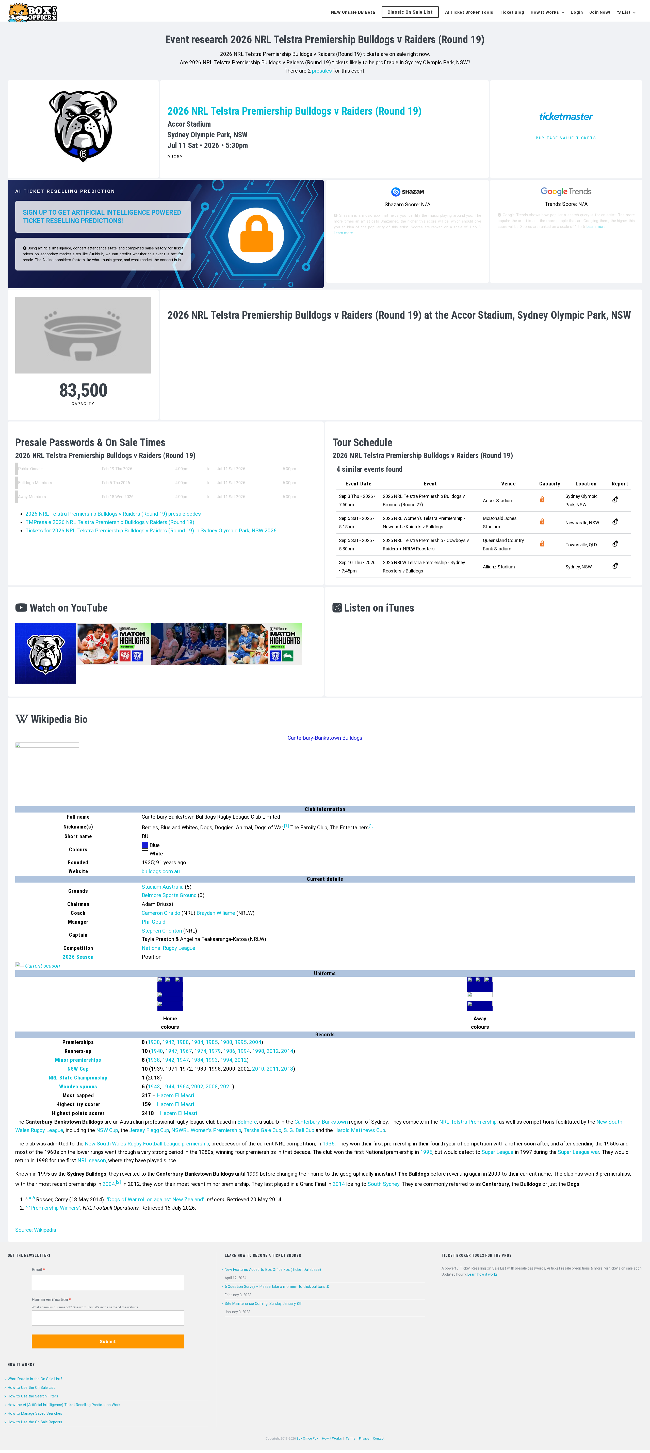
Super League (497, 1152)
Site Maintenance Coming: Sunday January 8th (263, 1303)
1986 (229, 1051)
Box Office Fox (307, 1438)
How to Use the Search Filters (33, 1396)
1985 (212, 1042)
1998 (258, 1051)
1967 (186, 1051)
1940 (157, 1051)
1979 (215, 1051)
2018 (287, 1069)
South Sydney (383, 1184)
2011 (273, 1069)
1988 (226, 1042)
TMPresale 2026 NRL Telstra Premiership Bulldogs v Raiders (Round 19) (109, 522)
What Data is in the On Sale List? (35, 1379)
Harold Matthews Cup (359, 1130)
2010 (258, 1069)
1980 (183, 1042)
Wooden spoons (78, 1087)
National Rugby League (168, 948)
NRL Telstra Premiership (468, 1122)
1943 (154, 1087)
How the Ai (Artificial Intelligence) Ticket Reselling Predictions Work (64, 1405)
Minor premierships (78, 1060)
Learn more (343, 233)
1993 (212, 1060)
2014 (287, 1051)
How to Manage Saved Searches (35, 1413)
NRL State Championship (78, 1078)
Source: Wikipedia (35, 1230)
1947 (171, 1051)
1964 (183, 1087)
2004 (255, 1042)
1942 (168, 1042)
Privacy (364, 1438)
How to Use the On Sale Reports (35, 1422)
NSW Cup (78, 1069)
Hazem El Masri (175, 1095)
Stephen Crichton (162, 931)
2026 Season (78, 957)
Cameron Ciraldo (161, 913)
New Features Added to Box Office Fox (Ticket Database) (273, 1269)
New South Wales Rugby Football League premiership (147, 1144)
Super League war (578, 1152)
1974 (200, 1051)
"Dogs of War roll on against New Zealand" (155, 1199)
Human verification (50, 1299)
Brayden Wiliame (216, 913)
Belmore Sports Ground (169, 895)
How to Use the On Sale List (31, 1387)
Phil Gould (153, 922)
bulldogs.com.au (161, 871)
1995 (241, 1042)
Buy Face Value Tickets (566, 138)
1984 (197, 1042)
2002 (197, 1087)
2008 (212, 1087)
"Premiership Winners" (54, 1208)
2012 (273, 1051)
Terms (350, 1438)
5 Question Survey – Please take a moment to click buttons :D (277, 1286)
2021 (226, 1087)
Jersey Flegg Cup (149, 1130)
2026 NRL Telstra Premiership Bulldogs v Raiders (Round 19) (295, 111)
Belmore (247, 1122)
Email (37, 1269)
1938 (154, 1042)
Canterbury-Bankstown (321, 1122)
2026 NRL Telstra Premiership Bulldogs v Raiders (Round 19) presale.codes (113, 514)
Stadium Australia (163, 887)
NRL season (91, 1160)
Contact (378, 1438)
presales (322, 71)
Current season (42, 966)
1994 (244, 1051)
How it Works (332, 1438)
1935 (328, 1144)
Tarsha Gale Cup (262, 1130)
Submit (108, 1341)
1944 (168, 1087)
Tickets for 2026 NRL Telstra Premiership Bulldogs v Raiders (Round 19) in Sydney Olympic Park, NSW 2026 (151, 531)
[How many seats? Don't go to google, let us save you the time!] (542, 500)
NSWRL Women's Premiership (206, 1130)
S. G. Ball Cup (299, 1130)
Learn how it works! (482, 1274)
